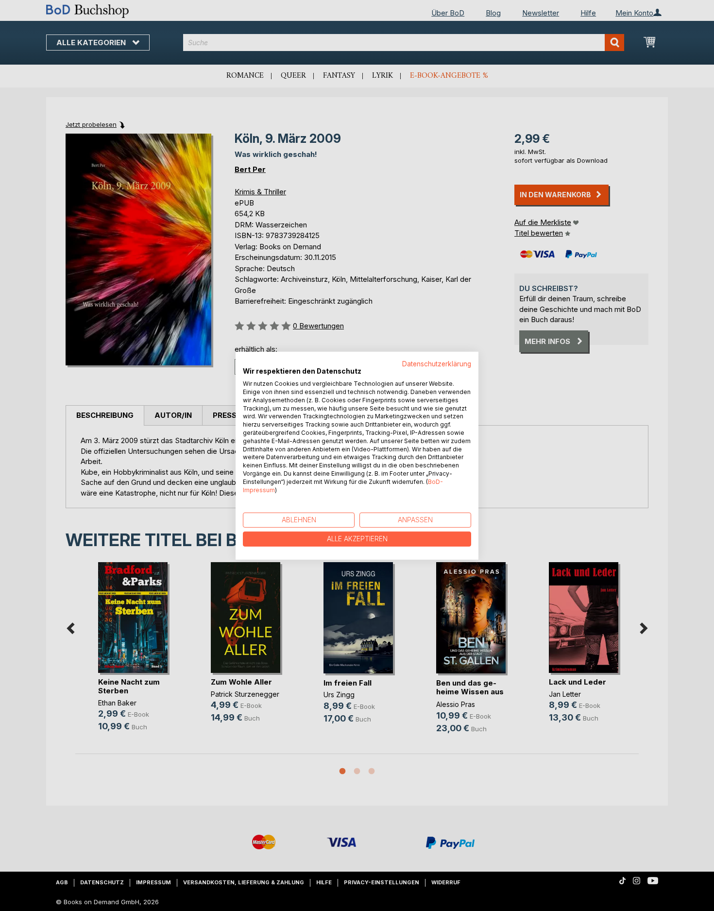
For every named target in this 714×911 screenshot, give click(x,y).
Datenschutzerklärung (436, 363)
